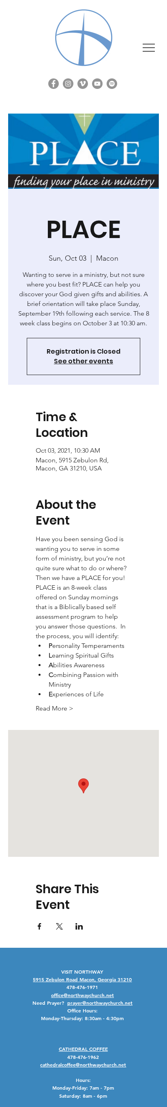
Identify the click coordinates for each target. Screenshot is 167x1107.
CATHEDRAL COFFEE (83, 1049)
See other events (83, 361)
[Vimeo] (82, 83)
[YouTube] (97, 83)
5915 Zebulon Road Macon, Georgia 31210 (82, 979)
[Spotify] (112, 83)
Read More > (54, 708)
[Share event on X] (59, 926)
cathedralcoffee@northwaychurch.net (83, 1064)
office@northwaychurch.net (82, 995)
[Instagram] (68, 83)
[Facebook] (53, 83)
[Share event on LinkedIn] (79, 926)
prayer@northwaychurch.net (100, 1002)
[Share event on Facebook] (39, 926)
